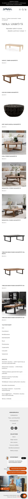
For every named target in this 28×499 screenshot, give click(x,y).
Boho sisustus (14, 442)
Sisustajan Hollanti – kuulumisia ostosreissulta (11, 389)
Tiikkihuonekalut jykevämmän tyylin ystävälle (12, 372)
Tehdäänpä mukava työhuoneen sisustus (13, 382)
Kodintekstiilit (6, 337)
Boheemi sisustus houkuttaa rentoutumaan (10, 377)
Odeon (14, 436)
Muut (3, 341)
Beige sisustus (14, 439)
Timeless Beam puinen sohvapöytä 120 (13, 285)
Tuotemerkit (5, 347)
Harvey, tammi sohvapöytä (10, 60)
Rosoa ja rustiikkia (14, 445)
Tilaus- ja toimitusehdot (14, 418)
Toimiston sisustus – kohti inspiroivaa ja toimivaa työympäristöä (13, 362)
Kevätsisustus (6, 334)
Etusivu (3, 18)
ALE (3, 328)
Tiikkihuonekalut (14, 450)
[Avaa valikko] (20, 9)
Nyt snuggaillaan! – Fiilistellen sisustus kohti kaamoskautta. (13, 394)
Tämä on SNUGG (6, 398)
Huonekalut (5, 331)
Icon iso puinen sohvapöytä (10, 92)
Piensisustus (5, 344)
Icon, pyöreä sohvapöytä (9, 156)
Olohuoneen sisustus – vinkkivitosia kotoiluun (12, 367)
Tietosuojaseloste (14, 420)
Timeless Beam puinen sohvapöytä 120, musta (13, 253)
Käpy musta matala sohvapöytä (11, 124)
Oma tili (14, 423)
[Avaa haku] (22, 9)
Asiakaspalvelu (14, 415)
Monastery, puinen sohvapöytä (11, 220)
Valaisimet (5, 354)
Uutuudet (4, 350)
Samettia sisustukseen (8, 385)
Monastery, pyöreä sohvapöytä (11, 188)
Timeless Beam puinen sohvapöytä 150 (13, 317)
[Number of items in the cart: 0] (25, 9)
